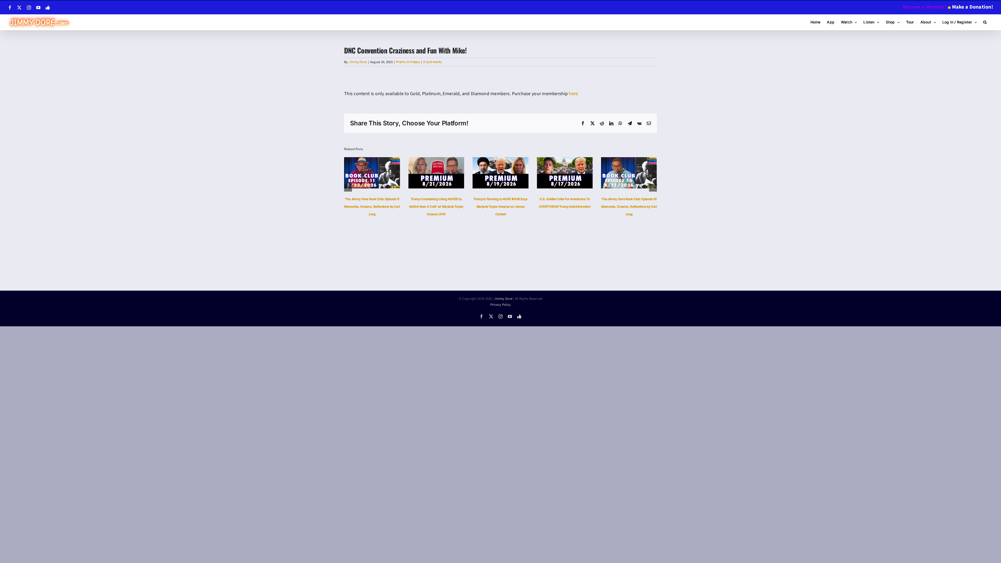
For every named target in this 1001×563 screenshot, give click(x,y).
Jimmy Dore (358, 62)
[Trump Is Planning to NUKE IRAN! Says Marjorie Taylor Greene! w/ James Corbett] (436, 160)
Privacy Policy (500, 304)
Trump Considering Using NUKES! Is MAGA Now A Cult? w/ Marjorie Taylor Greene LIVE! (372, 206)
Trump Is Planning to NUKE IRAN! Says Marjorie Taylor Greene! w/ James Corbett (436, 206)
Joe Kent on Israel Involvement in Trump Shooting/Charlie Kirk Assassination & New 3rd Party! (629, 206)
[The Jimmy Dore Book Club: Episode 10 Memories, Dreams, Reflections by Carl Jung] (565, 160)
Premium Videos (408, 62)
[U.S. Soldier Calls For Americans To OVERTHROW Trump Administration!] (500, 160)
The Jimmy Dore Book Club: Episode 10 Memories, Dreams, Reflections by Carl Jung (565, 206)
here (573, 93)
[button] (985, 22)
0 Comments (432, 62)
